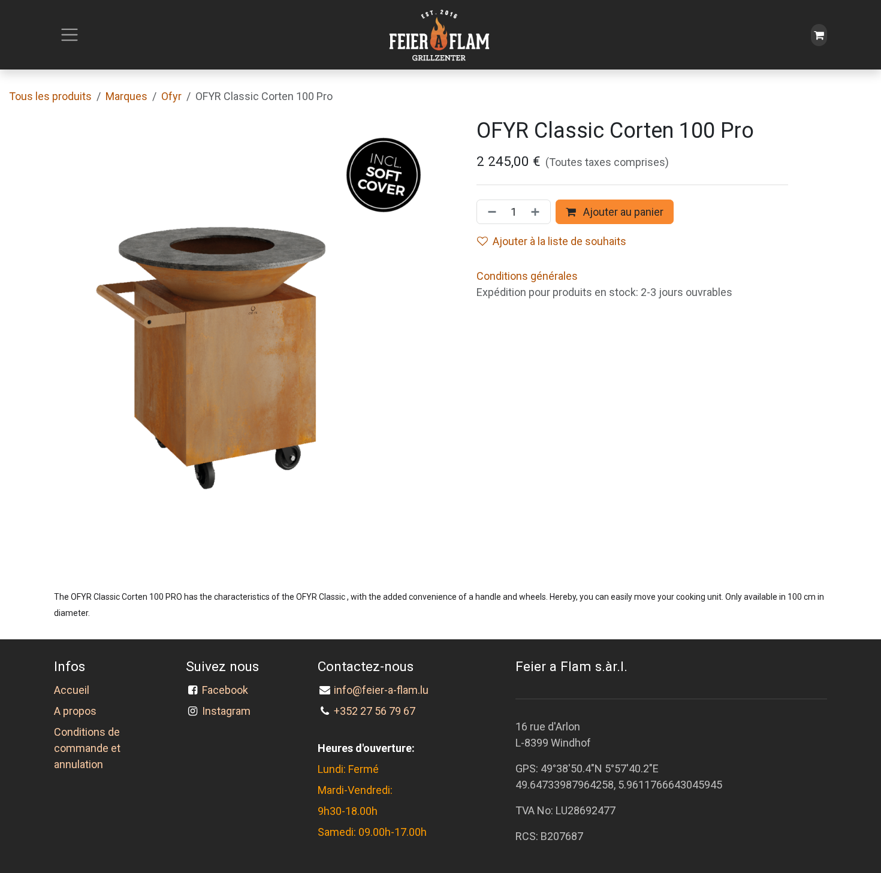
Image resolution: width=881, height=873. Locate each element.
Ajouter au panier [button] (622, 212)
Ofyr (171, 96)
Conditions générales (527, 276)
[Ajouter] (537, 211)
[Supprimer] (489, 211)
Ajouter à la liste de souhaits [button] (559, 241)
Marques (126, 96)
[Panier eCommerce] (819, 35)
